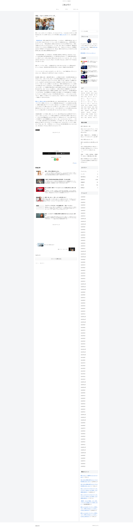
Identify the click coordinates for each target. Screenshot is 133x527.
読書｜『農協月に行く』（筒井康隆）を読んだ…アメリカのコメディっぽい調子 (89, 136)
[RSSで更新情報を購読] (57, 159)
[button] (63, 153)
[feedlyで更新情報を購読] (55, 159)
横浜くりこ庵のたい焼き (40, 101)
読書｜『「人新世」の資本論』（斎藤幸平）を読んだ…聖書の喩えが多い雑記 (89, 155)
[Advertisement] (56, 140)
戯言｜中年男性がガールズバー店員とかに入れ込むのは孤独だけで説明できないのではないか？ (89, 160)
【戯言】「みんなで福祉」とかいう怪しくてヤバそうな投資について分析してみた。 (89, 502)
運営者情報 (83, 53)
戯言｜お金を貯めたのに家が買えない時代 (89, 143)
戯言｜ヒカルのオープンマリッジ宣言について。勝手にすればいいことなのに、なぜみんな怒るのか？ (89, 509)
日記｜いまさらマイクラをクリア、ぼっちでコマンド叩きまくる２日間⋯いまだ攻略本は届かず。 (89, 490)
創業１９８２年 (63, 34)
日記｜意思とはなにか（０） (87, 139)
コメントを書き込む (56, 258)
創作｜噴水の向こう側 (85, 126)
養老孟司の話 (39, 40)
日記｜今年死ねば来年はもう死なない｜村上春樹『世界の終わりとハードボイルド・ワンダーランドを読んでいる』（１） (89, 149)
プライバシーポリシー (91, 53)
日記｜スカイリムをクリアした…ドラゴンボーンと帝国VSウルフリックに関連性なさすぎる (89, 130)
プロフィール (84, 47)
